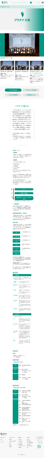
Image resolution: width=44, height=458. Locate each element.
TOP (0, 6)
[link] (31, 90)
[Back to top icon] (22, 452)
